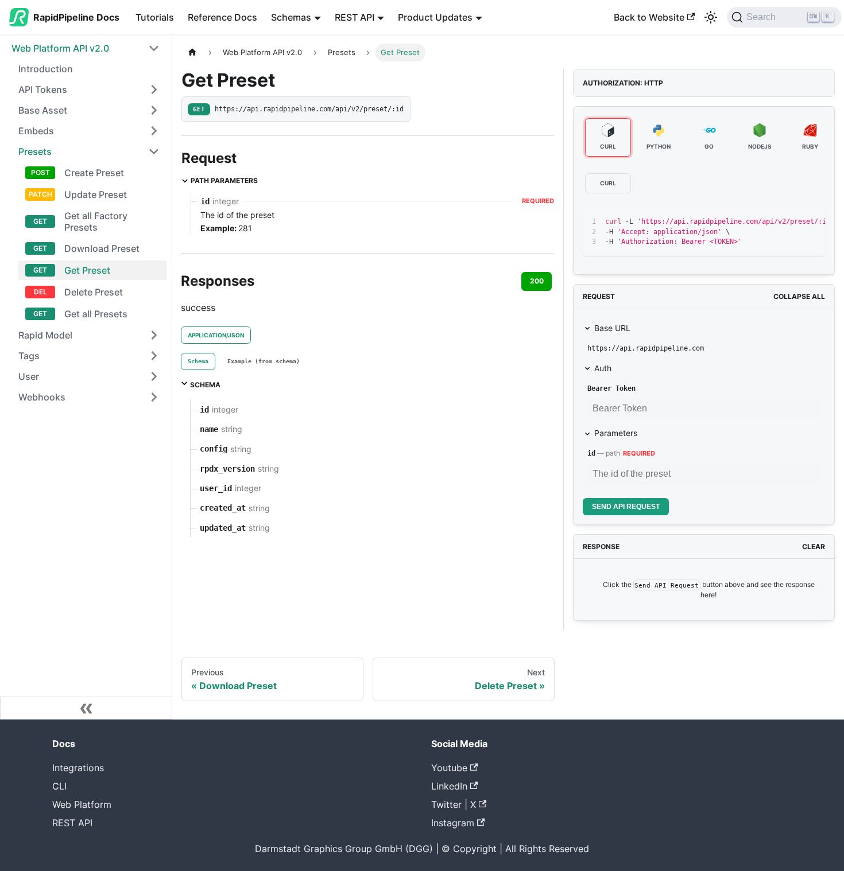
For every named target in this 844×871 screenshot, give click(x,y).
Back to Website (649, 17)
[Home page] (192, 52)
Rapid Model (45, 335)
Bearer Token (611, 388)
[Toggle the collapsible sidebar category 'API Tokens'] (154, 89)
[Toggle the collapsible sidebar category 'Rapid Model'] (154, 335)
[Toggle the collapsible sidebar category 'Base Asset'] (154, 110)
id (591, 453)
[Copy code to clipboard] (790, 222)
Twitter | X (453, 804)
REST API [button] (354, 17)
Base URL (612, 328)
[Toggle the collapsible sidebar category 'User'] (154, 376)
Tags (29, 355)
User (28, 376)
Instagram (452, 823)
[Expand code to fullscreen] (811, 222)
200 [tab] (537, 281)
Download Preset (102, 248)
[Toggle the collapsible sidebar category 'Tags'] (154, 356)
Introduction (45, 69)
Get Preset (87, 270)
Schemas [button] (291, 17)
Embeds (36, 131)
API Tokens (42, 89)
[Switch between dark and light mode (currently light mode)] (711, 17)
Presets (35, 151)
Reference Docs (222, 17)
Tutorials (154, 17)
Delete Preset (93, 292)
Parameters (615, 433)
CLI (59, 786)
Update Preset (95, 194)
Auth (602, 368)
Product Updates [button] (435, 17)
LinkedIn (449, 786)
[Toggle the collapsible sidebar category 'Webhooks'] (154, 397)
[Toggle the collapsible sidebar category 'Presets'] (154, 151)
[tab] (198, 361)
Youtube (449, 767)
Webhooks (41, 397)
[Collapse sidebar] (86, 708)
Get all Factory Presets (95, 221)
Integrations (78, 767)
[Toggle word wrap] (769, 222)
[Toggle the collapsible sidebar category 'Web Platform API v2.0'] (154, 48)
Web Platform (81, 804)
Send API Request (626, 507)
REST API (72, 823)
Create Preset (94, 172)
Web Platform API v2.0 (60, 48)
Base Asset (42, 110)
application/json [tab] (216, 335)
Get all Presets (95, 314)
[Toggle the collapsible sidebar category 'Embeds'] (154, 131)
